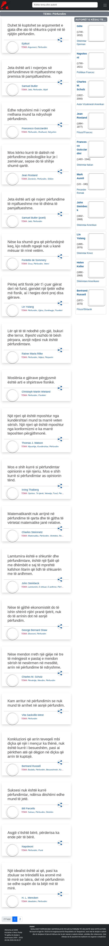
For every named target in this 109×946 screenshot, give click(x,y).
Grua (30, 264)
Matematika (33, 536)
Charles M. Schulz (32, 676)
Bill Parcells (29, 808)
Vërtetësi (54, 536)
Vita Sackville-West (33, 715)
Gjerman (81, 44)
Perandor (81, 189)
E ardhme (52, 587)
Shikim (51, 179)
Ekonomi (32, 634)
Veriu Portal (17, 933)
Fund (55, 493)
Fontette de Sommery (34, 260)
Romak (80, 193)
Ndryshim (52, 132)
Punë (40, 850)
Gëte (79, 26)
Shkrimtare (82, 281)
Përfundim (42, 47)
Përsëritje (32, 680)
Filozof (80, 132)
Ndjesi (41, 357)
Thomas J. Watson (33, 442)
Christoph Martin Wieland (36, 391)
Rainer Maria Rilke (33, 353)
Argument (32, 47)
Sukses (31, 812)
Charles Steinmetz (33, 532)
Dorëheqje (49, 310)
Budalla (31, 769)
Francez (90, 72)
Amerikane (93, 281)
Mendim (41, 680)
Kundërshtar (42, 446)
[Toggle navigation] (105, 5)
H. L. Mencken (30, 897)
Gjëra (40, 310)
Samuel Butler (30, 86)
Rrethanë (42, 132)
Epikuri (26, 43)
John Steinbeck (31, 583)
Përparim (49, 357)
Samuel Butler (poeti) (34, 217)
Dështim (49, 812)
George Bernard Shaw (35, 630)
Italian (90, 165)
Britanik (88, 309)
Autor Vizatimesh (85, 104)
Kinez (90, 253)
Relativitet (63, 536)
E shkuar (43, 587)
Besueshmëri (52, 769)
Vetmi (46, 264)
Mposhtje (32, 446)
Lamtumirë (33, 587)
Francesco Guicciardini (35, 128)
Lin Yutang (28, 306)
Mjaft (45, 89)
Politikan (81, 72)
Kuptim (62, 769)
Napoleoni (28, 846)
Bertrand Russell (32, 766)
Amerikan (99, 104)
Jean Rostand (30, 175)
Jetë (30, 89)
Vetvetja (48, 493)
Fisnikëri (58, 310)
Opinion (31, 493)
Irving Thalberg (31, 489)
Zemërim (32, 179)
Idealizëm (32, 901)
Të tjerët (40, 493)
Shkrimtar (81, 41)
